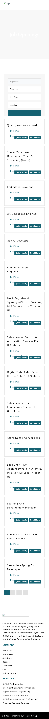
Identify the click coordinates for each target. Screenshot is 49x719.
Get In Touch (9, 673)
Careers (7, 662)
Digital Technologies (13, 684)
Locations (7, 665)
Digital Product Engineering (17, 691)
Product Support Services (16, 703)
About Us (7, 650)
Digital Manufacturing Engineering (20, 699)
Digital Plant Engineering (15, 695)
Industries (8, 654)
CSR (5, 669)
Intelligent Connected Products (19, 688)
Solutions (7, 658)
